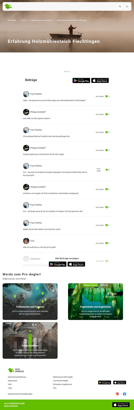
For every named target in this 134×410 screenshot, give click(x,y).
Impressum (12, 381)
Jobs (10, 388)
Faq (54, 388)
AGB (10, 384)
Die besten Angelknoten (62, 384)
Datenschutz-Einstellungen (20, 394)
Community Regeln (60, 381)
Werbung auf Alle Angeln (63, 377)
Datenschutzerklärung (17, 377)
